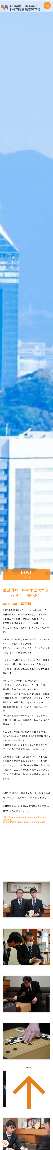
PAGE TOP (29, 1067)
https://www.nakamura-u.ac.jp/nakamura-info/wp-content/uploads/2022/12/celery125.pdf (25, 819)
